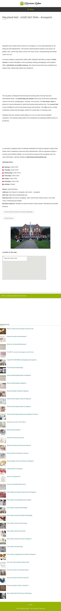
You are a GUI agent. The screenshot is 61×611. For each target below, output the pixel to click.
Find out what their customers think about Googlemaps (18, 211)
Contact (31, 604)
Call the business (8, 218)
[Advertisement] (30, 33)
